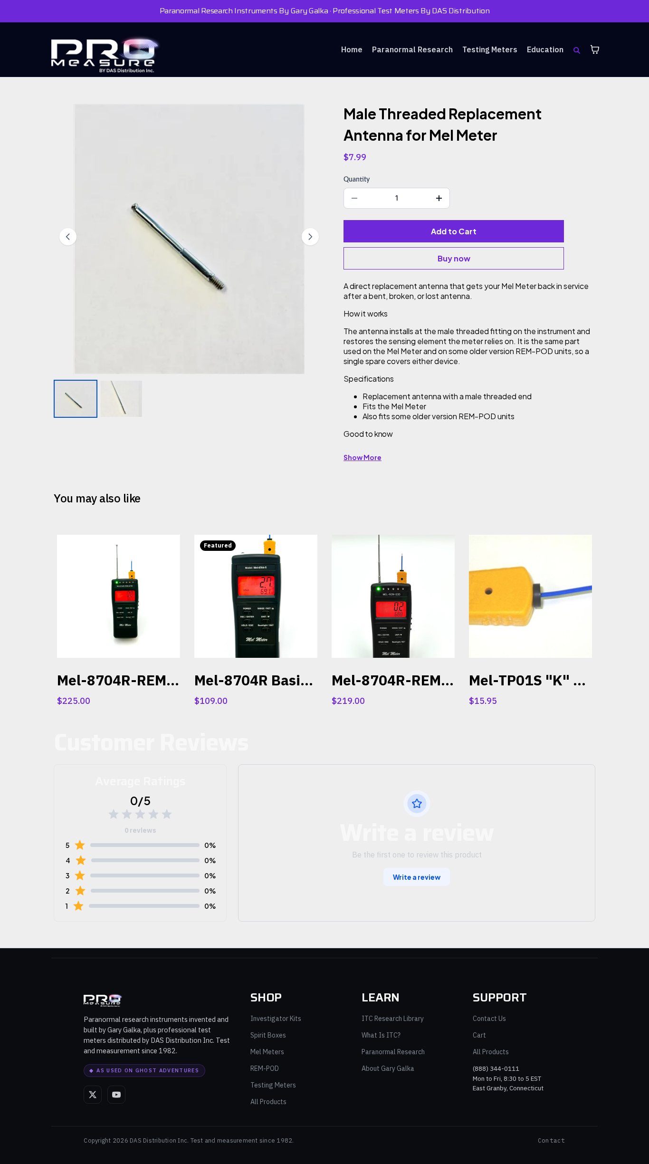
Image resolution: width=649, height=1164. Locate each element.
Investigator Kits (275, 1018)
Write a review (416, 877)
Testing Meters (273, 1085)
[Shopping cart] (595, 49)
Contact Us (489, 1018)
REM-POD (264, 1068)
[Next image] (310, 236)
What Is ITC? (381, 1035)
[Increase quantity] (439, 198)
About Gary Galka (388, 1068)
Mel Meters (267, 1052)
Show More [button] (363, 457)
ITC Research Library (393, 1018)
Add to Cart (454, 231)
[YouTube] (116, 1095)
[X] (93, 1095)
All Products (268, 1101)
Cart (479, 1035)
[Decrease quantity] (354, 198)
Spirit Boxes (268, 1035)
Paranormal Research (393, 1052)
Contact (551, 1140)
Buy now (454, 258)
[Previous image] (67, 236)
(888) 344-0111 (496, 1068)
